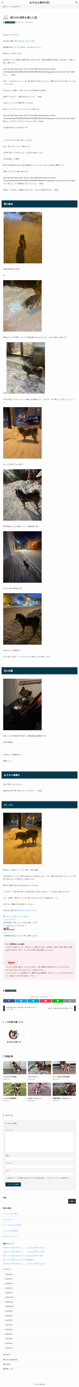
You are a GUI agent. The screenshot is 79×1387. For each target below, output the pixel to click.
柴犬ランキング (8, 933)
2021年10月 (9, 1306)
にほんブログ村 (9, 919)
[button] (76, 2)
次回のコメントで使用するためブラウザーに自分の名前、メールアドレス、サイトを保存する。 (39, 1178)
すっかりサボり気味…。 (11, 1214)
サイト (7, 1171)
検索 (4, 1197)
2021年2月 (9, 1343)
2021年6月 (9, 1325)
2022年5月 (9, 1274)
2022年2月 (9, 1288)
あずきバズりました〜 (11, 1236)
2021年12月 (9, 1297)
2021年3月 (9, 1339)
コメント (9, 1130)
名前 (7, 1155)
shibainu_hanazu (24, 41)
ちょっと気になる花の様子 (12, 1225)
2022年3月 (9, 1283)
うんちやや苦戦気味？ (11, 1231)
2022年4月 (9, 1279)
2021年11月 (9, 1302)
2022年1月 (9, 1293)
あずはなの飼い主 (14, 1042)
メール (8, 1163)
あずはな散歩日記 (39, 2)
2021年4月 (9, 1334)
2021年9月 (9, 1311)
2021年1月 (9, 1348)
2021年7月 (9, 1320)
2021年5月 (9, 1329)
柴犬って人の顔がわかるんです (14, 1256)
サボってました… (9, 1219)
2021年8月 (9, 1316)
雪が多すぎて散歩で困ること (14, 1247)
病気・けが (9, 1369)
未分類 (7, 1364)
